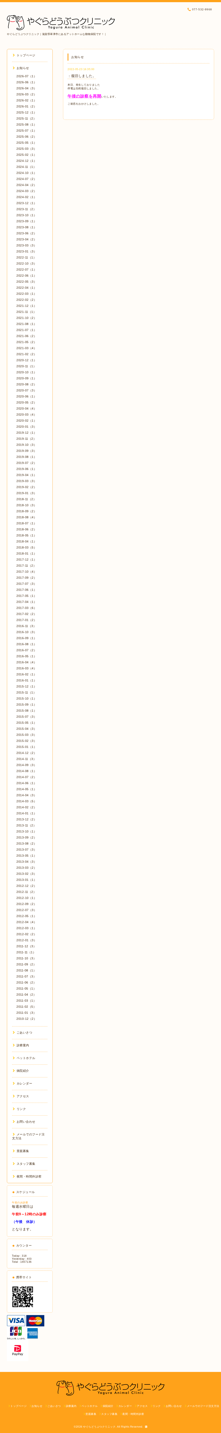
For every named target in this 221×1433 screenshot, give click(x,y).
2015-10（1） (26, 698)
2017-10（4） (26, 571)
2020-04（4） (26, 408)
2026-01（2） (26, 106)
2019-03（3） (26, 481)
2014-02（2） (26, 807)
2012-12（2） (26, 886)
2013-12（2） (26, 819)
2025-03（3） (26, 148)
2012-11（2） (26, 892)
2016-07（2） (26, 650)
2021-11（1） (26, 312)
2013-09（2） (26, 837)
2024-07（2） (26, 179)
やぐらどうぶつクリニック (99, 1426)
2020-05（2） (26, 402)
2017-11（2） (26, 565)
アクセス (23, 1096)
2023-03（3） (26, 245)
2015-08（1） (26, 710)
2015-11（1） (26, 692)
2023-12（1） (26, 203)
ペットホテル (26, 1058)
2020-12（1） (26, 360)
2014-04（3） (26, 795)
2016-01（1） (26, 680)
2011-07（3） (26, 976)
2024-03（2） (26, 191)
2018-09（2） (26, 511)
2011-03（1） (26, 1000)
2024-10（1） (26, 173)
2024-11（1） (26, 167)
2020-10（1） (26, 372)
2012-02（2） (26, 934)
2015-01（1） (26, 747)
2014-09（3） (26, 765)
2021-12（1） (26, 305)
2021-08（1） (26, 324)
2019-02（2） (26, 487)
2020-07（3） (26, 390)
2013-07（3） (26, 849)
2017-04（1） (26, 602)
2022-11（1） (26, 257)
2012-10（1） (26, 898)
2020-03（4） (26, 414)
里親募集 (23, 1151)
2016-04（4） (26, 662)
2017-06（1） (26, 589)
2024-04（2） (26, 185)
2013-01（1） (26, 879)
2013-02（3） (26, 873)
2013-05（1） (26, 855)
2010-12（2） (26, 1018)
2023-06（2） (26, 233)
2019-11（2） (26, 438)
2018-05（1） (26, 535)
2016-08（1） (26, 644)
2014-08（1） (26, 771)
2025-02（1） (26, 154)
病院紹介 (23, 1070)
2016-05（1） (26, 656)
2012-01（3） (26, 940)
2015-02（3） (26, 741)
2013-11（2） (26, 825)
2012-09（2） (26, 904)
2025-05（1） (26, 142)
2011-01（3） (26, 1012)
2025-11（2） (26, 118)
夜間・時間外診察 (29, 1176)
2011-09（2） (26, 964)
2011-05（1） (26, 988)
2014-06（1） (26, 783)
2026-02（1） (26, 100)
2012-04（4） (26, 922)
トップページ (26, 55)
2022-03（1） (26, 293)
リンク (21, 1109)
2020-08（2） (26, 384)
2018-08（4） (26, 517)
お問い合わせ (26, 1121)
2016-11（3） (26, 626)
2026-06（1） (26, 82)
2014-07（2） (26, 777)
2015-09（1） (26, 704)
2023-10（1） (26, 215)
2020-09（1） (26, 378)
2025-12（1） (26, 112)
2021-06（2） (26, 336)
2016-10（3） (26, 632)
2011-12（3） (26, 946)
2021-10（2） (26, 318)
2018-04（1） (26, 541)
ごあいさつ (24, 1032)
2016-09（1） (26, 638)
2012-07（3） (26, 910)
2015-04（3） (26, 728)
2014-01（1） (26, 813)
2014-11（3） (26, 759)
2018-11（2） (26, 499)
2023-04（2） (26, 239)
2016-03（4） (26, 668)
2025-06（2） (26, 136)
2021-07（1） (26, 330)
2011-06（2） (26, 982)
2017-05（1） (26, 595)
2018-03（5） (26, 547)
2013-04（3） (26, 861)
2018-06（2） (26, 529)
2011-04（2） (26, 994)
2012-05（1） (26, 916)
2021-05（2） (26, 342)
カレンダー (24, 1083)
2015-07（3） (26, 716)
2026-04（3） (26, 88)
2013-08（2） (26, 843)
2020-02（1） (26, 420)
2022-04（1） (26, 287)
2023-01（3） (26, 251)
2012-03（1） (26, 928)
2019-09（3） (26, 450)
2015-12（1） (26, 686)
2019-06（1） (26, 469)
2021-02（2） (26, 354)
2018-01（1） (26, 553)
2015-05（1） (26, 722)
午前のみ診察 (20, 1202)
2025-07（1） (26, 130)
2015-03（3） (26, 734)
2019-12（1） (26, 432)
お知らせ (23, 68)
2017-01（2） (26, 620)
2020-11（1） (26, 366)
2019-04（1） (26, 475)
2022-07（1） (26, 269)
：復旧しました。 (82, 76)
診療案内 (23, 1045)
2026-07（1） (26, 76)
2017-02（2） (26, 614)
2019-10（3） (26, 444)
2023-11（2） (26, 209)
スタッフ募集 (26, 1163)
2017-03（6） (26, 608)
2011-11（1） (26, 952)
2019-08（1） (26, 457)
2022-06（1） (26, 275)
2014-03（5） (26, 801)
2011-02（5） (26, 1006)
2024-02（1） (26, 197)
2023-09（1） (26, 221)
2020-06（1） (26, 396)
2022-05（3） (26, 281)
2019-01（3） (26, 493)
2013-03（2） (26, 867)
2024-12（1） (26, 160)
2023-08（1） (26, 227)
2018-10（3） (26, 505)
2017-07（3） (26, 583)
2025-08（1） (26, 124)
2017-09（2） (26, 577)
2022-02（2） (26, 299)
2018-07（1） (26, 523)
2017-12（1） (26, 559)
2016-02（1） (26, 674)
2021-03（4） (26, 348)
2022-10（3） (26, 263)
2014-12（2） (26, 753)
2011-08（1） (26, 970)
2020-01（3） (26, 426)
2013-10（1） (26, 831)
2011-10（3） (26, 958)
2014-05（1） (26, 789)
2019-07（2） (26, 463)
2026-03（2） (26, 94)
